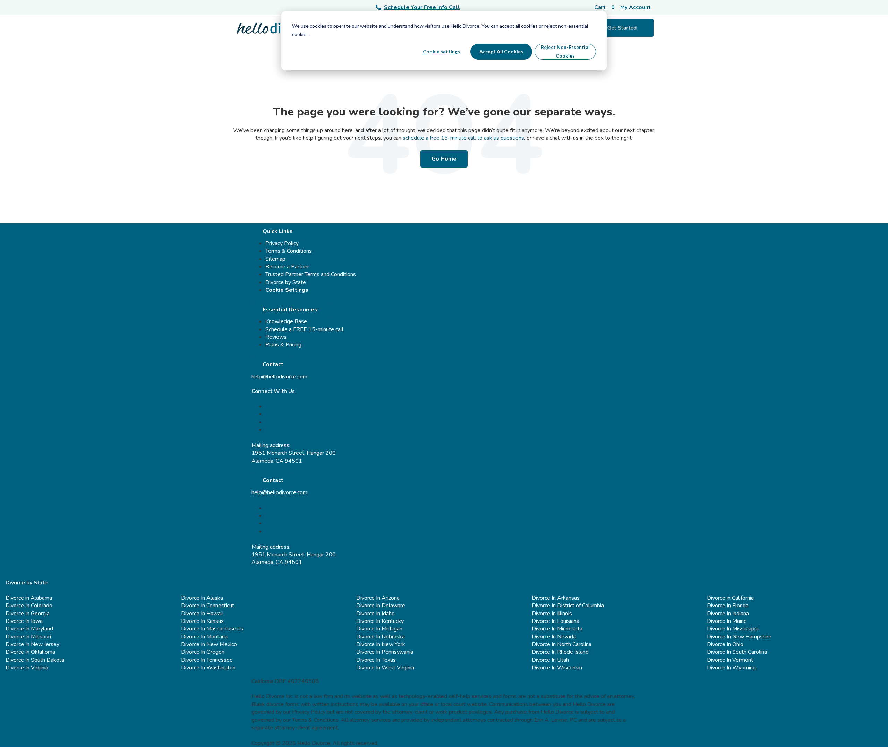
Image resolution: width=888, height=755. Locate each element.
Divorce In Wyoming (731, 667)
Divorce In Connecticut (207, 605)
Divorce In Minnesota (557, 629)
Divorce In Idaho (375, 613)
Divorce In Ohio (725, 644)
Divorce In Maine (727, 621)
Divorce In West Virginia (385, 667)
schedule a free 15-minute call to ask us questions (463, 138)
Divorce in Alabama (29, 598)
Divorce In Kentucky (380, 621)
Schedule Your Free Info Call (422, 7)
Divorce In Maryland (29, 629)
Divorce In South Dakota (35, 660)
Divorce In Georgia (28, 613)
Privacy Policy (282, 243)
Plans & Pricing (283, 345)
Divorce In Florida (728, 605)
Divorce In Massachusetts (212, 629)
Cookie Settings (286, 290)
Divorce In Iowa (24, 621)
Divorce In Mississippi (733, 629)
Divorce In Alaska (202, 598)
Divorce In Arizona (378, 598)
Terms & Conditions (288, 251)
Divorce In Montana (204, 637)
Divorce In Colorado (29, 605)
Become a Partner (287, 267)
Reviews (276, 337)
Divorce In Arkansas (556, 598)
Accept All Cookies (501, 51)
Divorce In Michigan (379, 629)
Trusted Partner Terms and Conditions (310, 274)
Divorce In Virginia (27, 667)
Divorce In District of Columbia (568, 605)
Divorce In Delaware (380, 605)
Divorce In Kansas (202, 621)
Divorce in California (730, 598)
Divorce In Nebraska (380, 637)
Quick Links (278, 231)
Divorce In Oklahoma (30, 652)
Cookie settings (441, 51)
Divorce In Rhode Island (560, 652)
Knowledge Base (286, 321)
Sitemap (275, 259)
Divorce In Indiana (728, 613)
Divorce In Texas (376, 660)
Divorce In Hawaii (202, 613)
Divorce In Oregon (202, 652)
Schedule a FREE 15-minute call (304, 329)
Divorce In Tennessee (207, 660)
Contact (273, 364)
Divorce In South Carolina (737, 652)
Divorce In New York (380, 644)
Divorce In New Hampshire (739, 637)
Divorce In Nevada (554, 637)
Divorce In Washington (208, 667)
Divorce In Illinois (552, 613)
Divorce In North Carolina (561, 644)
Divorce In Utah (550, 660)
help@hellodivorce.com (279, 376)
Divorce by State (285, 282)
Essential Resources (290, 310)
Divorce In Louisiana (555, 621)
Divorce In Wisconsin (557, 667)
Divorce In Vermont (730, 660)
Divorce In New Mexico (209, 644)
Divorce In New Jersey (32, 644)
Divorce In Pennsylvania (384, 652)
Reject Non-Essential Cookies (565, 51)
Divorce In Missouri (28, 637)
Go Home (444, 159)
